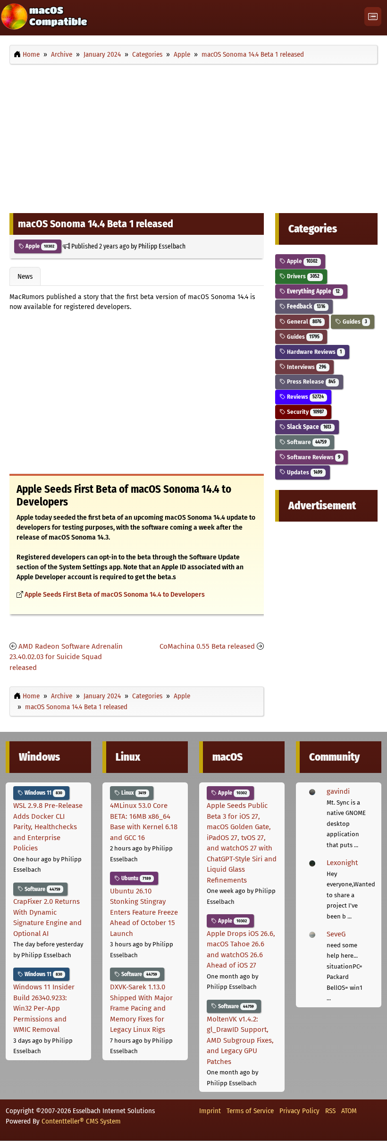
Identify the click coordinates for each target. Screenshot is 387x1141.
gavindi (338, 791)
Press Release (311, 381)
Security (305, 411)
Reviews (305, 396)
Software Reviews (313, 457)
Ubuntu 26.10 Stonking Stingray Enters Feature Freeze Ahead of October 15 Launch (144, 912)
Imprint (210, 1111)
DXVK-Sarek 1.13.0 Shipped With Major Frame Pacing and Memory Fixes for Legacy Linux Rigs (141, 1008)
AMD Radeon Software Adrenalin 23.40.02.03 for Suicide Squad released (66, 657)
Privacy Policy (299, 1111)
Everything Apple (313, 291)
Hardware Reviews (314, 351)
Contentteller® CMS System (81, 1121)
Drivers (303, 276)
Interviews (306, 366)
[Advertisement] (193, 136)
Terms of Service (250, 1111)
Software (306, 442)
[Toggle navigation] (373, 17)
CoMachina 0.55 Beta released (207, 646)
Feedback (305, 306)
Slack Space (308, 426)
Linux (133, 792)
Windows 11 (42, 792)
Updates (304, 472)
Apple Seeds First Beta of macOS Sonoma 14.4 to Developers (115, 595)
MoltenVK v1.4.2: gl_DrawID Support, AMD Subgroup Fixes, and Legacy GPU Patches (240, 1040)
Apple (39, 246)
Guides (354, 321)
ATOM (349, 1111)
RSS (330, 1111)
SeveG (336, 934)
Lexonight (342, 862)
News (25, 276)
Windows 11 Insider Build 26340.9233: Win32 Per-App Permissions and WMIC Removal (44, 1008)
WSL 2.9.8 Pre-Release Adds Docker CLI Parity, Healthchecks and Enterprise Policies (48, 826)
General (303, 321)
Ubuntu (135, 878)
